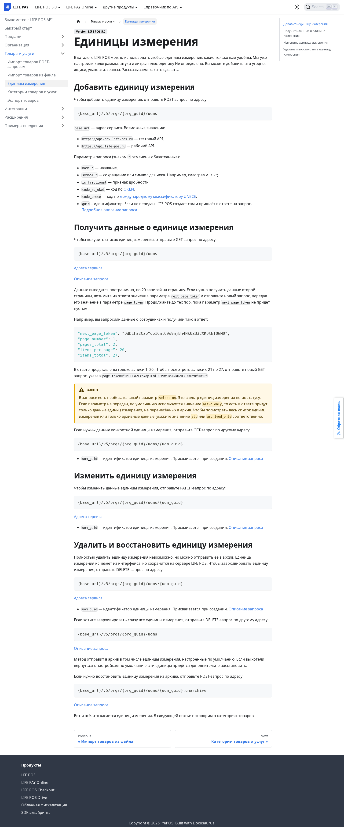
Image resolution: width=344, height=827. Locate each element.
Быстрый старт (18, 28)
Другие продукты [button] (118, 7)
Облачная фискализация (44, 805)
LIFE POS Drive (34, 797)
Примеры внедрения (24, 125)
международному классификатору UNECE (158, 196)
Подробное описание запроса (109, 209)
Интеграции (16, 108)
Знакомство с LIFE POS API (28, 19)
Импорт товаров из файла (31, 75)
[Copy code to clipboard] (266, 113)
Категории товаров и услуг (32, 91)
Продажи (13, 36)
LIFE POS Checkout (38, 790)
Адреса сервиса (88, 268)
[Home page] (78, 21)
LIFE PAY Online (34, 782)
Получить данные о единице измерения (304, 33)
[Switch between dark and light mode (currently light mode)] (297, 7)
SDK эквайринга (36, 812)
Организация (17, 45)
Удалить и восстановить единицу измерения (307, 51)
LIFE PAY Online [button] (79, 7)
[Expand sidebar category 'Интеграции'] (63, 109)
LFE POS (28, 775)
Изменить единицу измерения (305, 42)
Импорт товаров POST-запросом (28, 64)
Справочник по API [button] (160, 7)
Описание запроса (91, 279)
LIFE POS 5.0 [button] (46, 7)
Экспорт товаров (23, 100)
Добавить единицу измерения (305, 24)
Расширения (16, 117)
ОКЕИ (129, 189)
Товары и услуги (19, 53)
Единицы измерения (26, 83)
